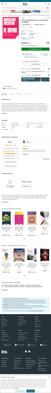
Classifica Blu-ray (5, 336)
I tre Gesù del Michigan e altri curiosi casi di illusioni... (32, 227)
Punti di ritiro (4, 360)
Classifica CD (37, 321)
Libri (2, 285)
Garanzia (16, 366)
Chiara (27, 141)
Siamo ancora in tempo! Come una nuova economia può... (6, 264)
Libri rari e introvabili (22, 321)
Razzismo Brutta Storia (42, 370)
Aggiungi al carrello (36, 49)
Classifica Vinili (38, 326)
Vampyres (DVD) (44, 264)
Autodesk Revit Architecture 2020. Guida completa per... (31, 264)
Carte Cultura (16, 362)
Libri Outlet (4, 322)
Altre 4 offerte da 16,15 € (32, 45)
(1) (15, 145)
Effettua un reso (17, 364)
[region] (25, 384)
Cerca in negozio (35, 64)
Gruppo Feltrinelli (41, 360)
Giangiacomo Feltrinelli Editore (42, 363)
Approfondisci (5, 202)
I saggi (12, 127)
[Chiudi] (48, 377)
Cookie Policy (16, 388)
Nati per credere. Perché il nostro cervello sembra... (19, 227)
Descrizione (4, 94)
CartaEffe (3, 364)
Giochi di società (21, 336)
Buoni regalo (4, 362)
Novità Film (4, 332)
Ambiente (22, 285)
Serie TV (3, 338)
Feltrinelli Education (42, 368)
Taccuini (36, 332)
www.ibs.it (5, 304)
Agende (36, 334)
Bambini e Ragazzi (5, 340)
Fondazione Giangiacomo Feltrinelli (43, 366)
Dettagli (12, 94)
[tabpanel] (11, 28)
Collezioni (20, 324)
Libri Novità (4, 319)
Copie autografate (22, 322)
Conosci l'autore (28, 94)
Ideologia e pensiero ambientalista (33, 286)
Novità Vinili (37, 324)
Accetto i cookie (30, 391)
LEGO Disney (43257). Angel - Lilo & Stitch (19, 264)
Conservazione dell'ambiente (32, 285)
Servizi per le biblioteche (30, 360)
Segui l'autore (26, 186)
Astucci (36, 340)
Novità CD (37, 319)
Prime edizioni (21, 319)
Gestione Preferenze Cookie (19, 368)
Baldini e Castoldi (39, 24)
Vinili (36, 322)
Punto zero (44, 227)
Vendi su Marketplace (30, 364)
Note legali (4, 290)
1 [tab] (10, 37)
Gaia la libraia (4, 366)
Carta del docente (17, 360)
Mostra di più (46, 159)
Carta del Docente (36, 68)
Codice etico (28, 368)
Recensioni (18, 94)
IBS (26, 45)
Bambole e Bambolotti (22, 338)
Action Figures (21, 340)
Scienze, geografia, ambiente (12, 285)
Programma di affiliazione (31, 362)
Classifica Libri (5, 321)
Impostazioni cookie (20, 391)
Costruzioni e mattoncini (23, 332)
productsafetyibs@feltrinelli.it (36, 310)
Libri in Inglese (4, 324)
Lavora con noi (29, 366)
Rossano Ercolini (26, 24)
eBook (3, 326)
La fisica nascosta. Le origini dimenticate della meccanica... (6, 227)
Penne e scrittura (38, 336)
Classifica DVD (5, 334)
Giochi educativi (21, 334)
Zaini (36, 338)
